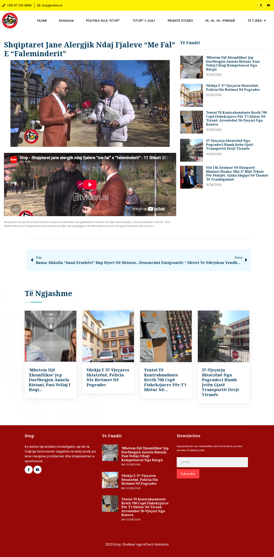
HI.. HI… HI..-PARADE (220, 21)
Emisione (66, 21)
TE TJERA (255, 21)
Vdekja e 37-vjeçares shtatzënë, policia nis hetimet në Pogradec (233, 87)
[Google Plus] (37, 470)
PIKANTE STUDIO (180, 21)
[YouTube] (268, 5)
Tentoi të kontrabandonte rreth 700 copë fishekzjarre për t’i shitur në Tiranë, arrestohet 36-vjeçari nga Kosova (236, 118)
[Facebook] (261, 5)
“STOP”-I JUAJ (143, 21)
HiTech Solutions (156, 544)
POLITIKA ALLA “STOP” (103, 21)
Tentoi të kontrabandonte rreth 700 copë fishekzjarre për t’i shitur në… (165, 379)
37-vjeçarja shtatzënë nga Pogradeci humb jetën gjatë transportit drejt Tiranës (229, 144)
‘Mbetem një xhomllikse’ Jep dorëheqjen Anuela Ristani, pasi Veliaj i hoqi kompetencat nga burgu (233, 63)
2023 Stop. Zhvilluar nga (124, 544)
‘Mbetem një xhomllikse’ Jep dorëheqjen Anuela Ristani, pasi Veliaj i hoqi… (49, 379)
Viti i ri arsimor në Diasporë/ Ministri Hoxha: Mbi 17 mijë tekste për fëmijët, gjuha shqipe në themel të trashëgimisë (237, 173)
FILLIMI (42, 21)
